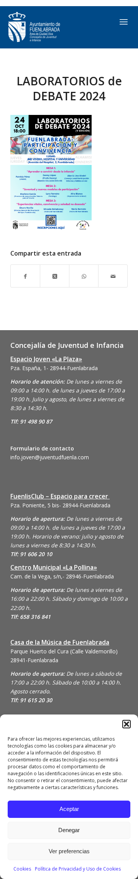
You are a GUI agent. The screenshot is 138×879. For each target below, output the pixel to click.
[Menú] (124, 21)
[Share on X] (54, 276)
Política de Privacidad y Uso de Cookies (78, 869)
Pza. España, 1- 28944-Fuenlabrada (54, 368)
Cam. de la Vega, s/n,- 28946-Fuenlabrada (62, 576)
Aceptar (69, 809)
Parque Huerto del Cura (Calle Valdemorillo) (64, 651)
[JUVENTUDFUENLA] (52, 27)
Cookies (22, 869)
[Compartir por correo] (113, 276)
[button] (126, 724)
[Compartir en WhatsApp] (83, 276)
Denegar (69, 830)
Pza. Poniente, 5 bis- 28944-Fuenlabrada (60, 505)
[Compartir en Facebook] (25, 276)
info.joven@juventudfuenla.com (49, 457)
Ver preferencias (69, 851)
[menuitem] (124, 21)
